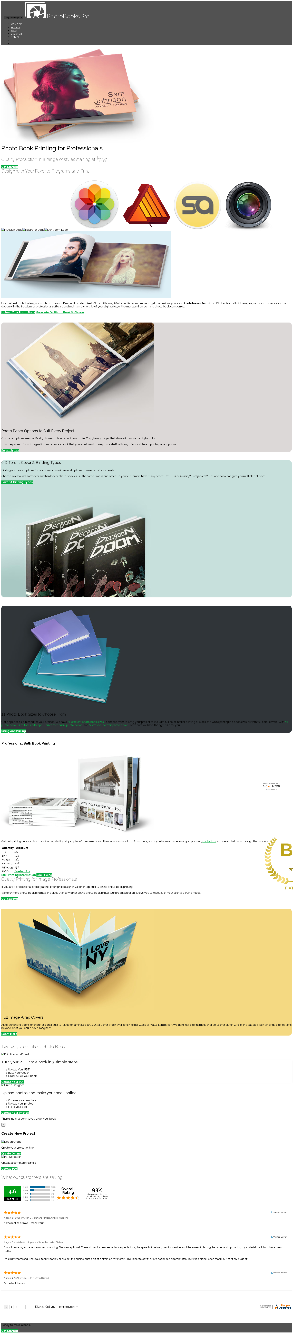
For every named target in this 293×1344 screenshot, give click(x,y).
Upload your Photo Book (18, 312)
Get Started (9, 166)
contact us (209, 841)
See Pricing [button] (44, 875)
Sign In (15, 37)
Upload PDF (9, 1168)
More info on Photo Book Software (60, 312)
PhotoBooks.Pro (68, 16)
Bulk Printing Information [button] (18, 875)
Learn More (9, 1034)
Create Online (11, 1153)
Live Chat (16, 33)
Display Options (45, 1306)
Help (13, 30)
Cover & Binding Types (17, 482)
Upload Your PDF (12, 1082)
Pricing (15, 27)
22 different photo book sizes (85, 722)
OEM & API (16, 24)
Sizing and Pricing (13, 731)
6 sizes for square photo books (63, 725)
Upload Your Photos (15, 1112)
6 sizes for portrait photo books (109, 725)
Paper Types (10, 450)
